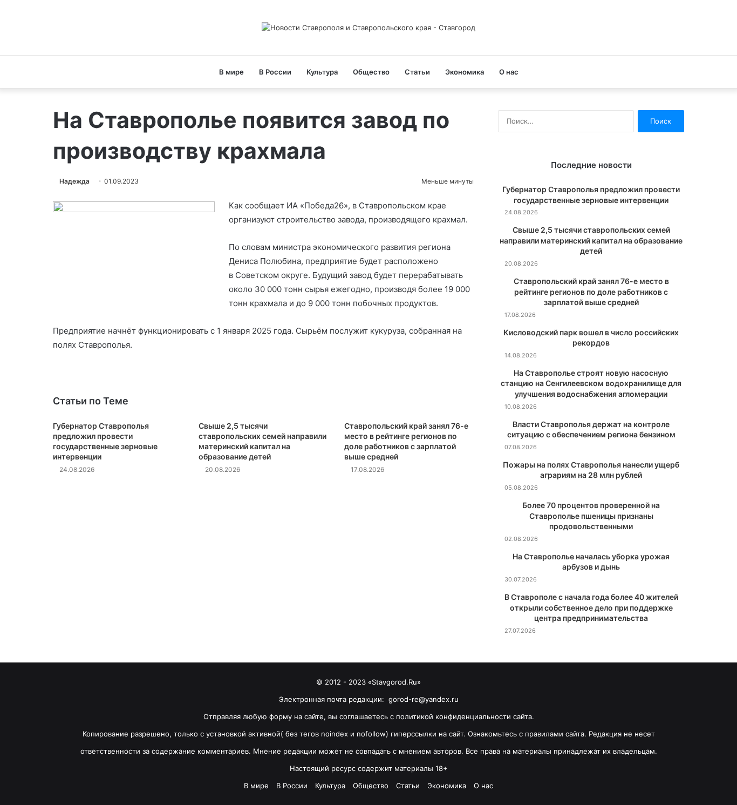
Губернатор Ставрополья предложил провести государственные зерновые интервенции (591, 195)
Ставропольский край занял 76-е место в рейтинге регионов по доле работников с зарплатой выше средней (591, 291)
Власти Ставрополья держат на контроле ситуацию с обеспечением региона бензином (591, 429)
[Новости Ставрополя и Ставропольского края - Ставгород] (368, 27)
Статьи (417, 71)
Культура (322, 71)
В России (275, 71)
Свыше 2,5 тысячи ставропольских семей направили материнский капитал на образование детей (591, 240)
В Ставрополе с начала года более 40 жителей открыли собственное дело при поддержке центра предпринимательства (591, 607)
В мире (231, 71)
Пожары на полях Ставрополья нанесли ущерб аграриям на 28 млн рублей (591, 470)
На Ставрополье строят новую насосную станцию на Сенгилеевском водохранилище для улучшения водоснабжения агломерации (591, 383)
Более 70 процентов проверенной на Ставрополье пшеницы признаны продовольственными (591, 515)
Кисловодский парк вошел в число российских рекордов (591, 338)
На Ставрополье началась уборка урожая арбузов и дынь (591, 562)
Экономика (464, 71)
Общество (371, 71)
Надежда (74, 181)
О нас (508, 71)
